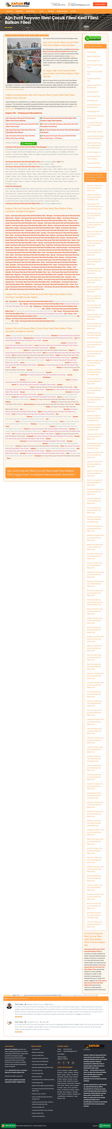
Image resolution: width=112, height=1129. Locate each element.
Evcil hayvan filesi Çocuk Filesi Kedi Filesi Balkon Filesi (94, 125)
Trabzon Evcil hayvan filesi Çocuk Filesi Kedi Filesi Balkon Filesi (95, 740)
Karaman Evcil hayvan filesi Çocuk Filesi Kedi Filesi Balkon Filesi (94, 823)
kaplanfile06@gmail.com (80, 5)
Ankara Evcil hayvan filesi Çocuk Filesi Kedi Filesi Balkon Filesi (95, 234)
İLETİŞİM (73, 11)
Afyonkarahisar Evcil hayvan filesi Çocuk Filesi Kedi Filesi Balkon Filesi (95, 206)
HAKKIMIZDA (19, 11)
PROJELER (51, 11)
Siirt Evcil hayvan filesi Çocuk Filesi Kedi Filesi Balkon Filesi (94, 694)
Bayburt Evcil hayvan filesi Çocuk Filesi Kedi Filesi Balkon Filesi (95, 813)
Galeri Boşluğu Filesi (93, 111)
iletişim (72, 56)
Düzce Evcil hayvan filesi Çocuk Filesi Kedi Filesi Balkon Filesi (94, 924)
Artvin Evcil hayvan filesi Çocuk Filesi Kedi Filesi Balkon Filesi (94, 252)
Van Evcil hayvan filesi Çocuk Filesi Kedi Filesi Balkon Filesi (94, 777)
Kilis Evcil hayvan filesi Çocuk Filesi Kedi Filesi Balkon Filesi (94, 905)
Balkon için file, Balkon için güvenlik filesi (43, 1085)
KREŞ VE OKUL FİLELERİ (94, 132)
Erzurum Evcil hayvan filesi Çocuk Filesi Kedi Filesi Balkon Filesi (95, 408)
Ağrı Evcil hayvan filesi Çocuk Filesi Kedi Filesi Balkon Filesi (94, 215)
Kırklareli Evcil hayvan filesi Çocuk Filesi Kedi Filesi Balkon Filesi (95, 537)
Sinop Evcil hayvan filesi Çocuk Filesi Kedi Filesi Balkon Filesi (94, 703)
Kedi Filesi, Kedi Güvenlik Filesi (40, 1058)
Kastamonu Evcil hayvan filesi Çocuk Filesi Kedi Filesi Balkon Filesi (94, 519)
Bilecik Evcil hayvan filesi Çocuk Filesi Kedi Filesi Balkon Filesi (94, 280)
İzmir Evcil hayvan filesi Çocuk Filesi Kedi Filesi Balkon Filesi (94, 500)
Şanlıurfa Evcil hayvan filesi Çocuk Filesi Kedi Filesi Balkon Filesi (94, 758)
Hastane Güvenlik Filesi (94, 167)
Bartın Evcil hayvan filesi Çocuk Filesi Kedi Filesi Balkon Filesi (94, 859)
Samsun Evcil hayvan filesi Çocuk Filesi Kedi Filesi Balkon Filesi (95, 685)
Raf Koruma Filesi (92, 100)
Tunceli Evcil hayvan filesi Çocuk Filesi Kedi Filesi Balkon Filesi (95, 749)
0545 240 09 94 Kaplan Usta (93, 43)
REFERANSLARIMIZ (62, 11)
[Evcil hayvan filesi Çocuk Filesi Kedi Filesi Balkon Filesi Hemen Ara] (93, 36)
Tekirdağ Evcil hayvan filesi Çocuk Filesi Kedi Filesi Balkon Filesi (95, 721)
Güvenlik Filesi (91, 52)
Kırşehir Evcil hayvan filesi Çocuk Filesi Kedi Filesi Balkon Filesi (95, 547)
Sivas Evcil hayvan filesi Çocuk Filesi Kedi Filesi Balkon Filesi (94, 712)
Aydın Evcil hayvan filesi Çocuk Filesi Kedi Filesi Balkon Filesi (94, 261)
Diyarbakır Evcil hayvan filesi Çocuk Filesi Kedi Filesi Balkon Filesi (94, 372)
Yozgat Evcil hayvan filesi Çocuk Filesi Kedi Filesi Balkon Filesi (95, 786)
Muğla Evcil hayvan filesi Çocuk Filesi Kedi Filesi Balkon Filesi (94, 620)
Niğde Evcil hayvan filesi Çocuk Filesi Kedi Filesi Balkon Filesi (94, 648)
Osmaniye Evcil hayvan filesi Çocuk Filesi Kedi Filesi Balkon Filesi (94, 915)
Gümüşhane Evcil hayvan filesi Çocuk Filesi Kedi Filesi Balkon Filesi (95, 445)
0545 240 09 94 (59, 5)
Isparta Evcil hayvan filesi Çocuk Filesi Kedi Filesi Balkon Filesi (95, 473)
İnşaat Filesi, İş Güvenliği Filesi (40, 1061)
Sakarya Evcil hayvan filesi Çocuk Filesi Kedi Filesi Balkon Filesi (95, 675)
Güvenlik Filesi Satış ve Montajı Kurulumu (43, 1079)
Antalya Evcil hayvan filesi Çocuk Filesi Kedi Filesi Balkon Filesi (95, 243)
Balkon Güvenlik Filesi (94, 56)
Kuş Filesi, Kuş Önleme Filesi (39, 1064)
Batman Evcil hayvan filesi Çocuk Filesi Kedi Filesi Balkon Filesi (95, 841)
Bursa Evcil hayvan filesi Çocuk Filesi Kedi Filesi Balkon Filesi (94, 326)
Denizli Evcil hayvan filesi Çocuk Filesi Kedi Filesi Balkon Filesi (95, 362)
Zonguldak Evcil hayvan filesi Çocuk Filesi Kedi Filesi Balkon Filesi (94, 795)
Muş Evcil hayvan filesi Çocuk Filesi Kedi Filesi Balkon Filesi (94, 629)
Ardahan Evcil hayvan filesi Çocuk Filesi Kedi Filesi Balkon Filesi (95, 869)
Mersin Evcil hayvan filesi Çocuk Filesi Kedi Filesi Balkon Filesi (95, 482)
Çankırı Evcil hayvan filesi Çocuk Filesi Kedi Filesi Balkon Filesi (95, 344)
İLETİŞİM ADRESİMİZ (100, 4)
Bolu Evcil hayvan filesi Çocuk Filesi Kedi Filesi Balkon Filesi (94, 307)
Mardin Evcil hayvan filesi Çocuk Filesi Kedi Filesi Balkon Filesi (95, 611)
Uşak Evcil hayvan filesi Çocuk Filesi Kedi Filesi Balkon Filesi (94, 767)
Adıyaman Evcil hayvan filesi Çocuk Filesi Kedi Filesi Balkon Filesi (94, 197)
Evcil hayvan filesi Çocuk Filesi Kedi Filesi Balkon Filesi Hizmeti (42, 318)
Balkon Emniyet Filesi (93, 163)
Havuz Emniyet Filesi (93, 96)
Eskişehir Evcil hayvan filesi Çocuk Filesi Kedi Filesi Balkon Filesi (94, 418)
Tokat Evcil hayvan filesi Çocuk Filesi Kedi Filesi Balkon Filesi (94, 731)
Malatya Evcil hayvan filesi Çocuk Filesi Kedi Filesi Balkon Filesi (95, 583)
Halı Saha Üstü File (93, 92)
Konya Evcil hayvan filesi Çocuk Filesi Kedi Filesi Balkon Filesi (94, 565)
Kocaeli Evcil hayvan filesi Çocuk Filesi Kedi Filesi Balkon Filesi (95, 556)
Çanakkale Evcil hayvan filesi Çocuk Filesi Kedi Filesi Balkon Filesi (94, 335)
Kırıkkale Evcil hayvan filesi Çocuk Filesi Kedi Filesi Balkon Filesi (95, 832)
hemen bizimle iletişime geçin (14, 89)
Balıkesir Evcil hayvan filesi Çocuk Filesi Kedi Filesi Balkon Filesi (95, 270)
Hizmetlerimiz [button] (30, 11)
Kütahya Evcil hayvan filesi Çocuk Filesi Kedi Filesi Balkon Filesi (95, 574)
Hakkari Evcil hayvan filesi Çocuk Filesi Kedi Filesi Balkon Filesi (95, 454)
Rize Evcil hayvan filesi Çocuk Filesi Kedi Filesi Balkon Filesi (94, 666)
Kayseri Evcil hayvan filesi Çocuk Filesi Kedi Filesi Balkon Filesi (95, 528)
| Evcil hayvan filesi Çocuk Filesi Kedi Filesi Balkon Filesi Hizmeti (27, 335)
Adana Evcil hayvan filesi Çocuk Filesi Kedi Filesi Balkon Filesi (94, 188)
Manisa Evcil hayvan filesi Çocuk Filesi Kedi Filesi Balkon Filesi (95, 593)
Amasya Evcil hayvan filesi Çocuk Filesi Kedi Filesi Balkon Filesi (95, 224)
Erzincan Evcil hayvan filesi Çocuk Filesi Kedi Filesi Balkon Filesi (95, 399)
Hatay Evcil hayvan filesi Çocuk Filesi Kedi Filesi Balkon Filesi (94, 464)
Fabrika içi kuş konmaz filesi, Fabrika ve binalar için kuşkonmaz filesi (94, 145)
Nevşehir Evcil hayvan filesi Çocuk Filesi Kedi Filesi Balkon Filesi (95, 639)
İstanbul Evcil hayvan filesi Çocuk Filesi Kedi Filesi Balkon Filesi (95, 491)
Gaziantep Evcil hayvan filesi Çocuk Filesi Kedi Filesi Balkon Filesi (94, 427)
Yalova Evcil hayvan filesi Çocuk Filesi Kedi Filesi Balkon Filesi (95, 887)
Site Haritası (87, 1049)
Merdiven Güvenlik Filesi (90, 1084)
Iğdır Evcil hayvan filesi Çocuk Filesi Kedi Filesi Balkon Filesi (94, 878)
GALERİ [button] (41, 11)
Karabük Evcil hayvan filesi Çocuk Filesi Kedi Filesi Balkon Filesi (95, 896)
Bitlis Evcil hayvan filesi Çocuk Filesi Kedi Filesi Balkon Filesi (94, 298)
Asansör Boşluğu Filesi (94, 152)
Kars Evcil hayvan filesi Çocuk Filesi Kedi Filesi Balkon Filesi (94, 510)
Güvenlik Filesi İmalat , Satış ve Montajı (42, 1110)
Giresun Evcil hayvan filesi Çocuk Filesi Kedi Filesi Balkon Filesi (95, 436)
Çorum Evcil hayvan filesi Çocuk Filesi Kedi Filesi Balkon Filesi (95, 353)
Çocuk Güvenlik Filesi (93, 61)
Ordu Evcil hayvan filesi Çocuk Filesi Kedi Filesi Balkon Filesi (94, 657)
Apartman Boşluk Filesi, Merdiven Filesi (42, 1067)
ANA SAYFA (9, 11)
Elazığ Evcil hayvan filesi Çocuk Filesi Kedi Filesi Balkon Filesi (94, 390)
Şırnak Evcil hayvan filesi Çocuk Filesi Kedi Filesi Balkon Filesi (94, 850)
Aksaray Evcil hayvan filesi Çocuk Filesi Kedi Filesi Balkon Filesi (95, 804)
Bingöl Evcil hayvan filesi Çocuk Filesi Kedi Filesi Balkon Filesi (94, 289)
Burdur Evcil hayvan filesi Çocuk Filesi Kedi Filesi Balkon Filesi (95, 316)
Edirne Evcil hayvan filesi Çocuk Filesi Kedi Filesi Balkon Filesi (94, 381)
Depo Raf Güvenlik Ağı (92, 1087)
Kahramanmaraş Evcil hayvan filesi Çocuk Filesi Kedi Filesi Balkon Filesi (95, 602)
